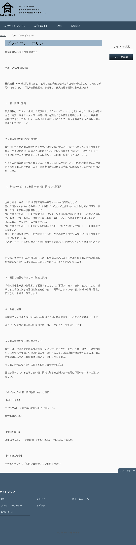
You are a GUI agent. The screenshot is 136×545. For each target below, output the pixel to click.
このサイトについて (14, 25)
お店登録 (75, 25)
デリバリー (61, 533)
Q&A (59, 25)
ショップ (40, 499)
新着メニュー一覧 (80, 499)
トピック (40, 505)
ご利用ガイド (41, 25)
